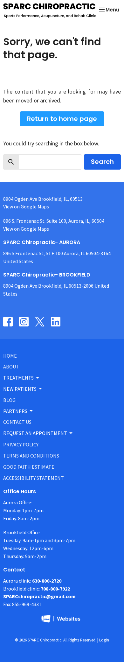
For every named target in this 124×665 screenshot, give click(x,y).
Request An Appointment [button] (35, 433)
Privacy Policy (20, 444)
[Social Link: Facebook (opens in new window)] (8, 321)
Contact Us (17, 422)
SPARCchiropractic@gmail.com (39, 596)
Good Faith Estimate (28, 467)
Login (104, 640)
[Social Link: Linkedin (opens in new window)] (55, 321)
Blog (9, 400)
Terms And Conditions (31, 455)
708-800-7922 (55, 588)
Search (102, 161)
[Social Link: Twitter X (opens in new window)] (40, 321)
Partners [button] (15, 411)
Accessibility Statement (33, 478)
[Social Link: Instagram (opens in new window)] (24, 321)
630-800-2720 (46, 581)
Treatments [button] (18, 377)
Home (10, 356)
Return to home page (62, 118)
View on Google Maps (26, 206)
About (11, 366)
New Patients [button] (20, 389)
